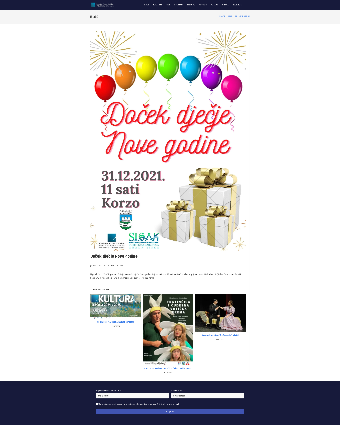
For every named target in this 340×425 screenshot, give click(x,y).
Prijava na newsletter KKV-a (108, 390)
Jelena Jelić (95, 265)
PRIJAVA (170, 411)
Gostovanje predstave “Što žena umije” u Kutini (220, 335)
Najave (120, 265)
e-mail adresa (177, 390)
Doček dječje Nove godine (239, 16)
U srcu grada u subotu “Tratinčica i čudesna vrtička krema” (167, 368)
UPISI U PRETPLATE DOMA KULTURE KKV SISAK (115, 322)
